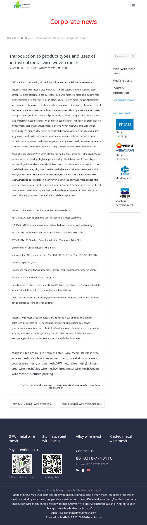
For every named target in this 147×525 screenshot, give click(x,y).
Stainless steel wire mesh (54, 438)
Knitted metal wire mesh (121, 438)
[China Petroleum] (125, 147)
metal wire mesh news (49, 38)
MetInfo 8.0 (67, 517)
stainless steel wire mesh (72, 385)
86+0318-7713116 (94, 458)
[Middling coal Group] (125, 170)
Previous (32, 403)
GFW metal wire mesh (22, 438)
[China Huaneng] (125, 124)
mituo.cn (96, 517)
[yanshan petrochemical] (125, 193)
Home (28, 38)
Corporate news (76, 38)
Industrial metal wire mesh (38, 385)
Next (83, 403)
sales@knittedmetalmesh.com (78, 512)
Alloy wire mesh (89, 436)
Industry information (121, 90)
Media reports (122, 81)
